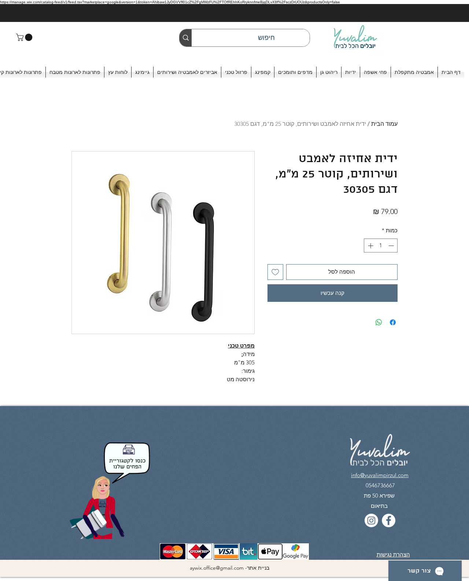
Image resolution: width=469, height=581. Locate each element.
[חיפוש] (186, 37)
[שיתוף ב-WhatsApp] (378, 322)
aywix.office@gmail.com (217, 568)
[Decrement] (392, 245)
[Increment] (370, 245)
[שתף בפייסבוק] (392, 322)
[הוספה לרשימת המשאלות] (275, 272)
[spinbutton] (381, 245)
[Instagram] (371, 520)
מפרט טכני (241, 345)
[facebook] (388, 520)
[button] (25, 37)
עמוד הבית (384, 123)
